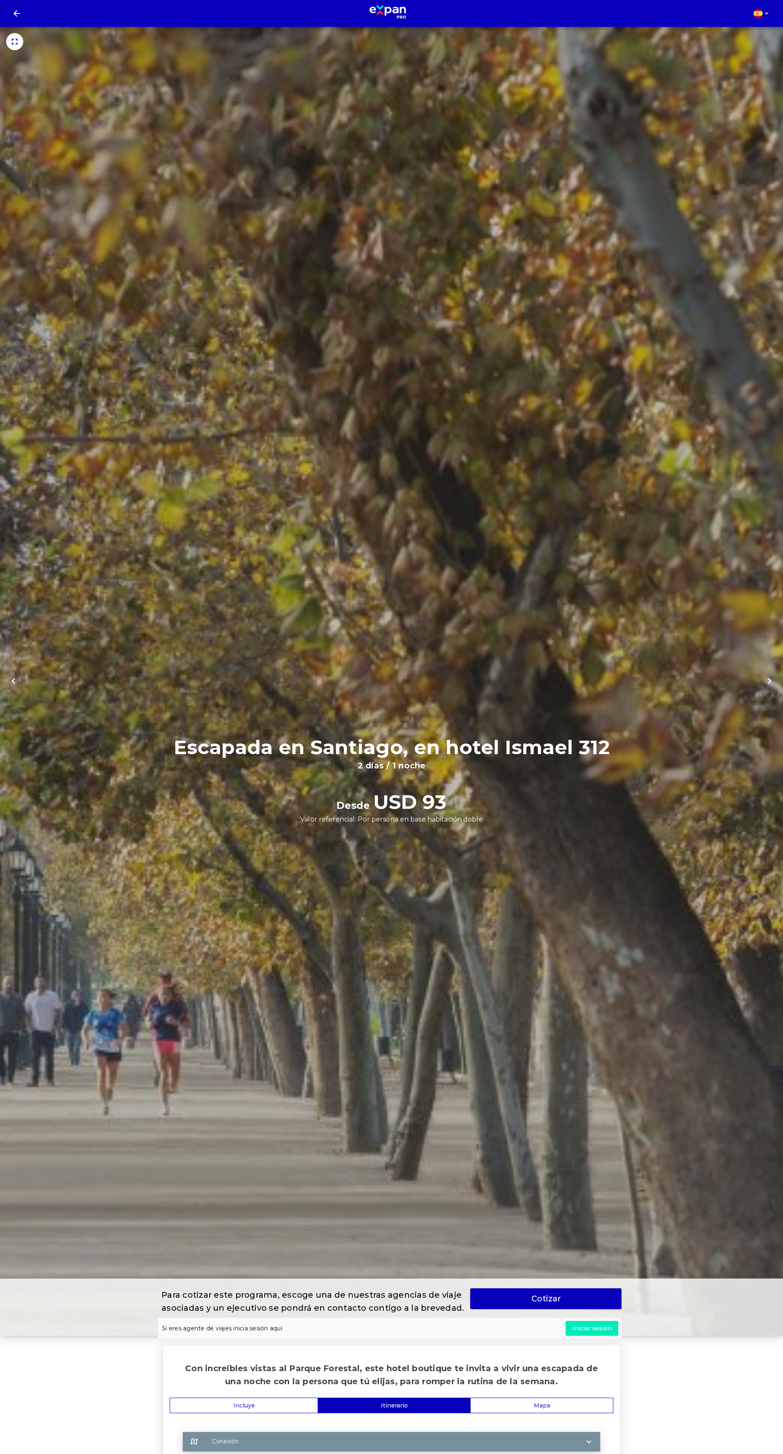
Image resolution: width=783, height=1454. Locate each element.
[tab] (244, 1405)
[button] (391, 1442)
